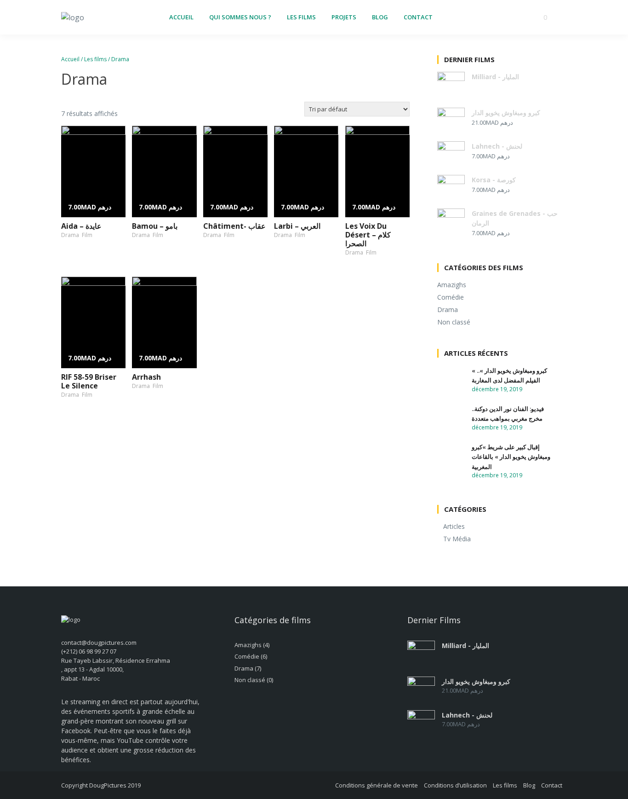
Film (87, 235)
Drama (70, 235)
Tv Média (457, 538)
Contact (418, 17)
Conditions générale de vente (376, 785)
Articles (454, 526)
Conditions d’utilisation (455, 785)
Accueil (181, 17)
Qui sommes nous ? (240, 17)
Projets (343, 17)
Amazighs (451, 284)
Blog (380, 17)
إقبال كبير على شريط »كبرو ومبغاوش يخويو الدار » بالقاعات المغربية (511, 457)
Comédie (450, 297)
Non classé (453, 322)
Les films (301, 17)
